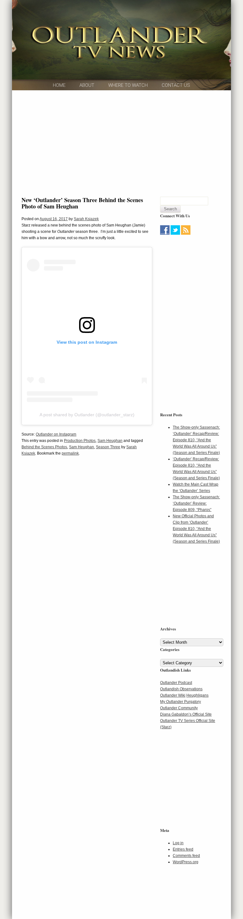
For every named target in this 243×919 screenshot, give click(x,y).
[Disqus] (87, 558)
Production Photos (80, 440)
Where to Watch (128, 85)
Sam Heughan (109, 440)
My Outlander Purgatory (180, 701)
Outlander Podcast (176, 682)
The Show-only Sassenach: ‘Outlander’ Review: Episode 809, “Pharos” (196, 503)
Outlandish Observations (181, 689)
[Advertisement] (199, 276)
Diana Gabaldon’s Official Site (186, 714)
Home (59, 85)
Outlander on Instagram (56, 434)
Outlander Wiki (172, 695)
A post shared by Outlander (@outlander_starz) (87, 414)
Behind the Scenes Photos (44, 447)
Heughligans (197, 695)
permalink (70, 453)
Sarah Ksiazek (86, 219)
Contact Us (176, 85)
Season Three (108, 447)
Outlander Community (179, 708)
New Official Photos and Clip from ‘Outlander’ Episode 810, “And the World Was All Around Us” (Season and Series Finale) (196, 529)
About (86, 85)
